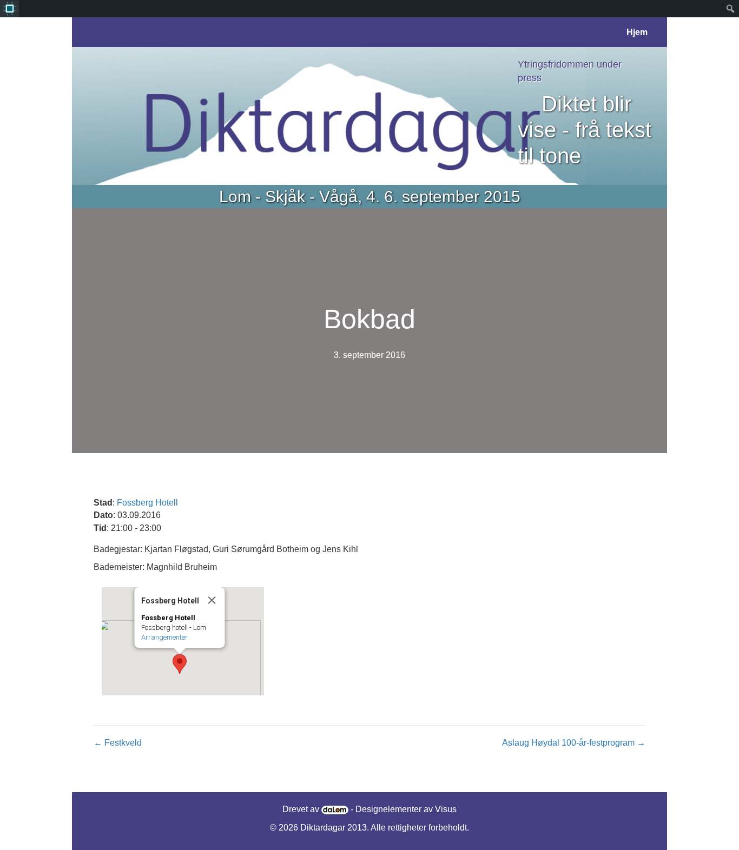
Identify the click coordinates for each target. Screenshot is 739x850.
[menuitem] (9, 8)
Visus (446, 809)
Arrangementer (164, 637)
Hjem (637, 32)
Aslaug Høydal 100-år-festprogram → (573, 742)
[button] (180, 664)
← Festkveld (118, 742)
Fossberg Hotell (147, 502)
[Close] (212, 600)
